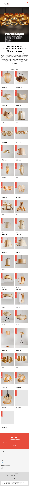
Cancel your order (14, 477)
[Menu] (2, 4)
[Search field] (24, 4)
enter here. (20, 475)
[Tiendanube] (14, 479)
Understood (18, 483)
